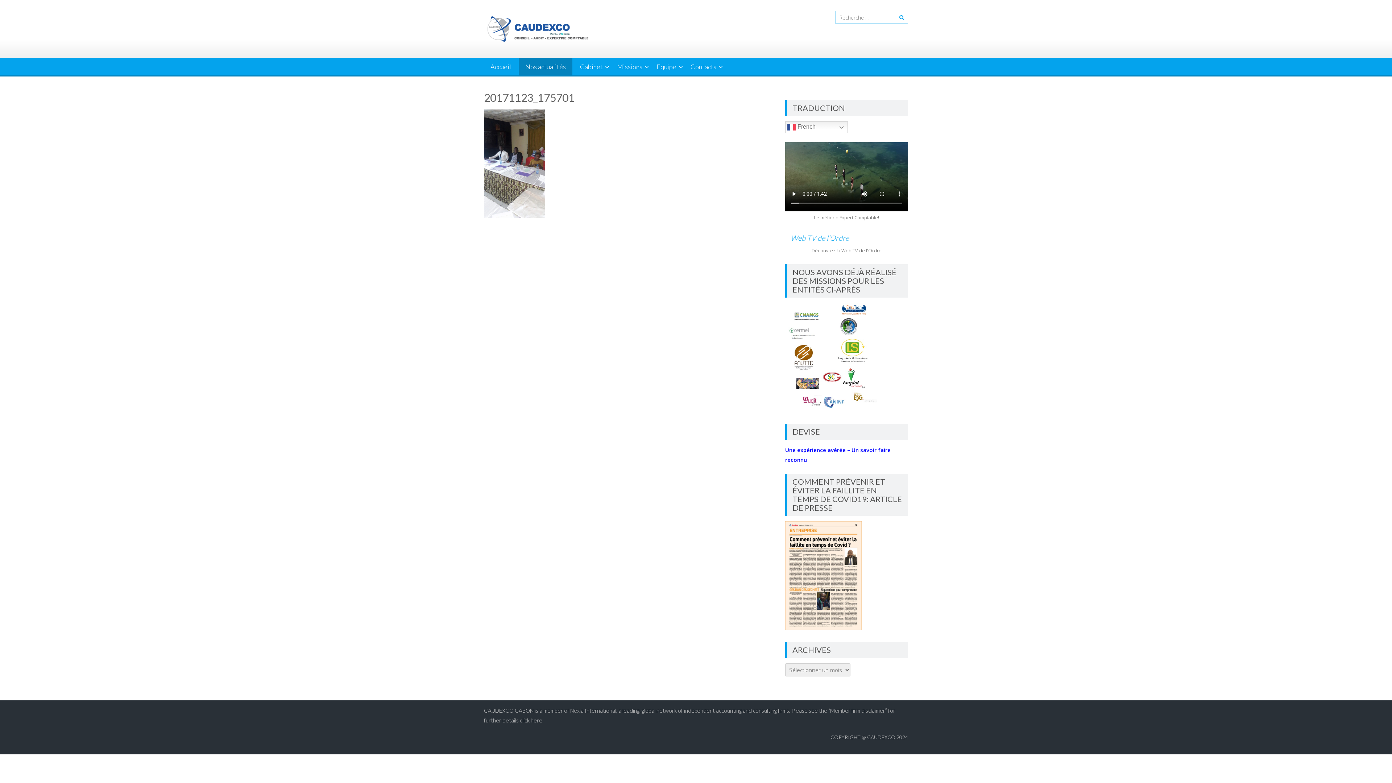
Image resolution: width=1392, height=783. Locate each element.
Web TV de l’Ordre (820, 237)
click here (531, 720)
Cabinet (591, 67)
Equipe (666, 67)
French (806, 127)
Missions (629, 67)
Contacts (703, 67)
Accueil (500, 67)
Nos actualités (545, 67)
